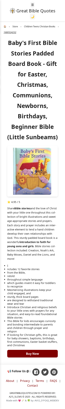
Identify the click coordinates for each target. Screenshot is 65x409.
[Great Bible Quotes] (32, 11)
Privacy (25, 381)
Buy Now (32, 354)
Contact (32, 386)
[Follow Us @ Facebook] (36, 372)
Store (15, 26)
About (10, 381)
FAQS (53, 381)
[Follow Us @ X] (45, 372)
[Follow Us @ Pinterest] (54, 372)
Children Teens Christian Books (39, 26)
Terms (40, 381)
